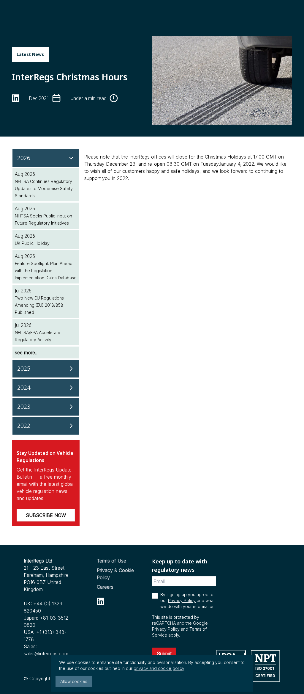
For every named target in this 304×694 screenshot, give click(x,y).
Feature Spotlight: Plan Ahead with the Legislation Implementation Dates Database (46, 270)
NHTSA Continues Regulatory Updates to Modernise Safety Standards (44, 188)
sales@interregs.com (46, 654)
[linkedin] (15, 98)
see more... (27, 352)
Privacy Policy (182, 600)
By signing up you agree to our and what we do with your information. (188, 600)
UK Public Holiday (32, 243)
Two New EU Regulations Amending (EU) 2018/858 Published (39, 305)
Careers (105, 587)
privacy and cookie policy (159, 668)
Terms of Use (111, 561)
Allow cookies (73, 681)
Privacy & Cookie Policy (115, 573)
